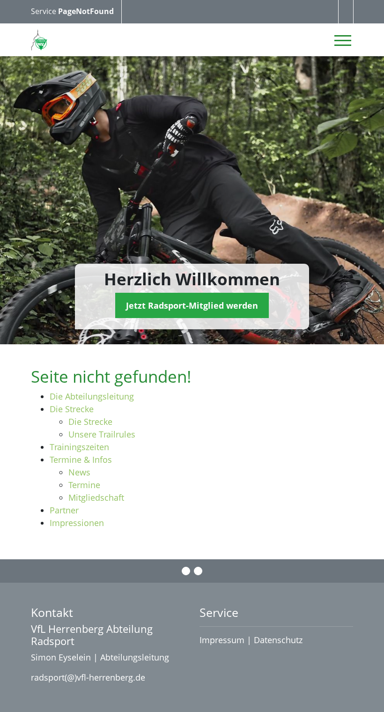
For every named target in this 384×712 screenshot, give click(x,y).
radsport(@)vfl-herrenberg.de (88, 677)
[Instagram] (198, 571)
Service (44, 11)
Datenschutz (279, 639)
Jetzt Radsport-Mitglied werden (192, 305)
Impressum (221, 639)
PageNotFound (86, 11)
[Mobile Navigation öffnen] (342, 40)
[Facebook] (186, 571)
